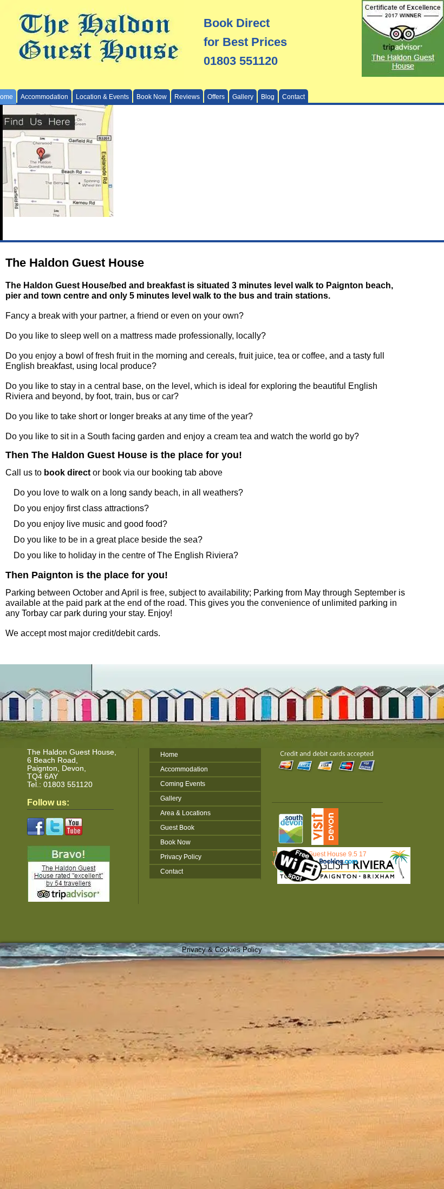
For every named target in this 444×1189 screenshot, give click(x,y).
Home (169, 754)
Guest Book (177, 827)
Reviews (187, 96)
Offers (216, 96)
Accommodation (184, 769)
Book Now (151, 96)
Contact (293, 96)
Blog (268, 96)
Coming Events (182, 784)
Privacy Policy (180, 857)
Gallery (242, 96)
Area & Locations (185, 813)
